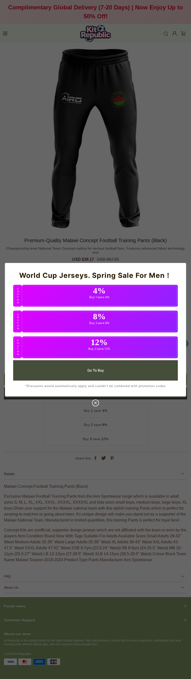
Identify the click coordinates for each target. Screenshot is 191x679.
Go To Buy (95, 370)
